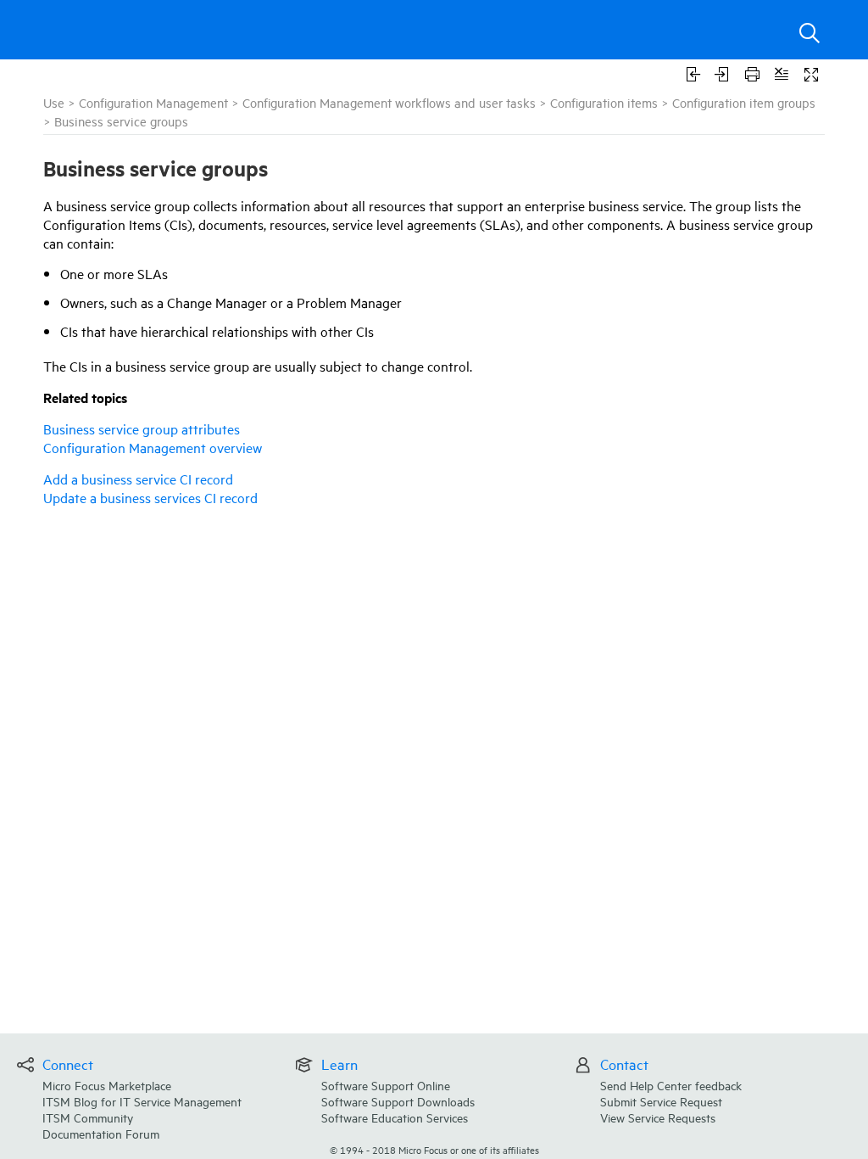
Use (53, 102)
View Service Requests (657, 1117)
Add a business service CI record (138, 478)
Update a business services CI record (150, 497)
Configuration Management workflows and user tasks (389, 102)
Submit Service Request (661, 1101)
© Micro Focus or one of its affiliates (434, 1149)
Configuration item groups (743, 102)
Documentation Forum (100, 1133)
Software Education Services (394, 1117)
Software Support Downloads (398, 1101)
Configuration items (604, 102)
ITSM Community (87, 1117)
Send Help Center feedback (671, 1085)
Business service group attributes (141, 428)
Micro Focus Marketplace (106, 1085)
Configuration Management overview (152, 447)
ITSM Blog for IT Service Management (142, 1101)
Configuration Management (153, 102)
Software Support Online (385, 1085)
